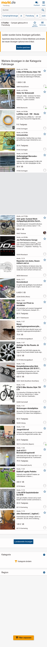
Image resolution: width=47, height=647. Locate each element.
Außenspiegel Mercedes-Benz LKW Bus (27, 157)
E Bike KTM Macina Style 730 (29, 72)
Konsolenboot (22, 282)
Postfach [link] (37, 5)
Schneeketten (22, 135)
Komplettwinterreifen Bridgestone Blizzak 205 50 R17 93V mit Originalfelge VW (28, 367)
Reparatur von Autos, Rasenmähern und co (28, 262)
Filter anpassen (25, 638)
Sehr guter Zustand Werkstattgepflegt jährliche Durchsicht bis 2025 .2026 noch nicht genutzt (28, 220)
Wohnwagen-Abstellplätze (27, 408)
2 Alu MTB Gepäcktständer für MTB (28, 494)
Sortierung (42, 25)
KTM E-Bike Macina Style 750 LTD (29, 388)
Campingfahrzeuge (10, 16)
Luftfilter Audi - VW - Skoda (28, 114)
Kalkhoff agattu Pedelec (26, 471)
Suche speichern (35, 25)
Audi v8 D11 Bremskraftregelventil (26, 451)
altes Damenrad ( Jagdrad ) (28, 514)
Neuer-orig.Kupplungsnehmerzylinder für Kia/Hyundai (29, 325)
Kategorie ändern (24, 561)
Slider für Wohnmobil (25, 93)
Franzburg (30, 16)
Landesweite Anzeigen (23, 542)
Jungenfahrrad (23, 429)
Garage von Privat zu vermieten (25, 304)
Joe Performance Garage (27, 240)
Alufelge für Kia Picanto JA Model (28, 346)
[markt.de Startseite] (8, 2)
